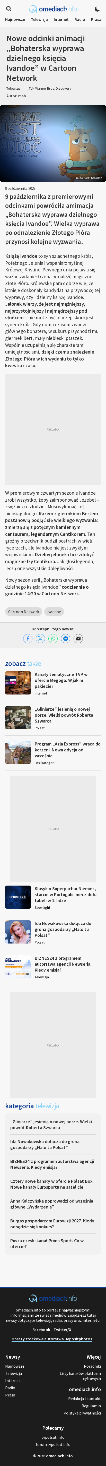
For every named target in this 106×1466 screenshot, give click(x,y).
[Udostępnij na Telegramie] (65, 638)
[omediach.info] (53, 1300)
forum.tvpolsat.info (53, 1444)
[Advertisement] (53, 429)
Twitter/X (62, 1329)
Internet (61, 19)
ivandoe (54, 611)
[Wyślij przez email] (78, 638)
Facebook (41, 1329)
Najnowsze (15, 19)
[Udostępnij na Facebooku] (27, 638)
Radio (80, 19)
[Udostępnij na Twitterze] (40, 638)
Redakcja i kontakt (84, 1398)
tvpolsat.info (53, 1437)
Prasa (96, 19)
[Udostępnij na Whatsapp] (53, 638)
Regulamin (91, 1405)
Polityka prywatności (82, 1413)
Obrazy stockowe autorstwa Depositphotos (52, 1338)
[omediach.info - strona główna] (53, 9)
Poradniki (92, 1366)
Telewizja (39, 19)
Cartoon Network (23, 611)
